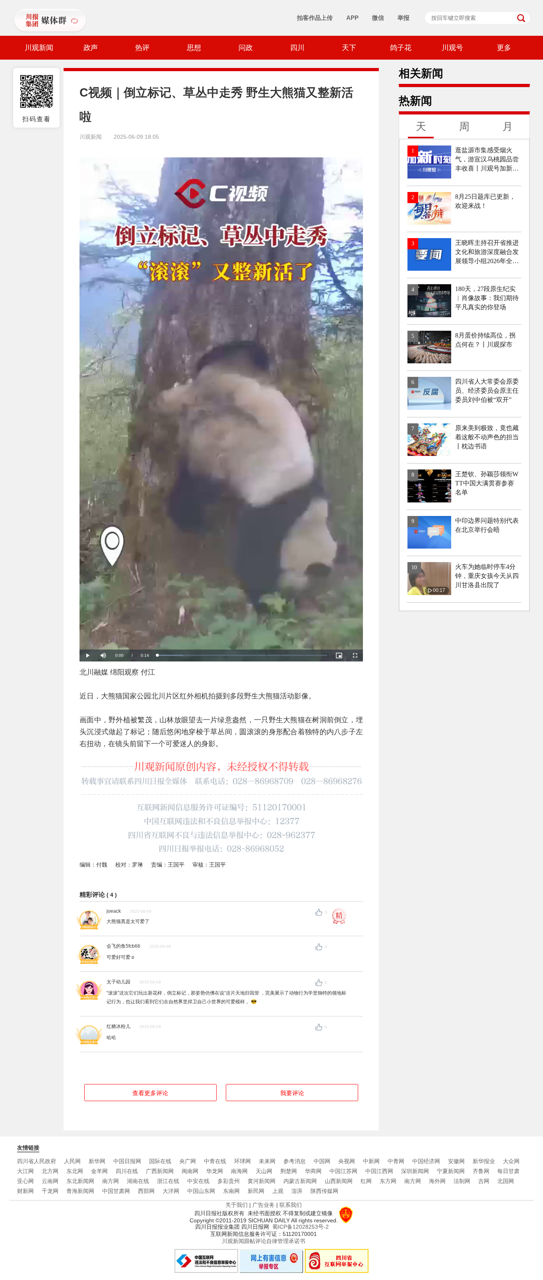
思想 (194, 48)
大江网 (25, 1171)
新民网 (256, 1191)
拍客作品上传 (315, 17)
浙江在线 (168, 1181)
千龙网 (50, 1191)
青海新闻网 (80, 1191)
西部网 (146, 1191)
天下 (349, 48)
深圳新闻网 (415, 1171)
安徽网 (456, 1161)
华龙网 (214, 1171)
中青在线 (215, 1161)
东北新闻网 (80, 1181)
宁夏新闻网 (451, 1171)
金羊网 (99, 1171)
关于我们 (236, 1205)
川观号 (452, 48)
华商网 (313, 1171)
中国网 (322, 1161)
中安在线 (198, 1181)
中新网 (371, 1161)
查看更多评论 (150, 1093)
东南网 (231, 1191)
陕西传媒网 (324, 1191)
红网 (366, 1181)
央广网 (187, 1161)
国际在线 (160, 1161)
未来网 (267, 1161)
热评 (142, 48)
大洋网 (171, 1191)
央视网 (346, 1161)
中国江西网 (379, 1171)
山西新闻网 (339, 1181)
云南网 (50, 1181)
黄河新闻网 (261, 1181)
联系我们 (290, 1205)
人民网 (72, 1161)
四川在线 (127, 1171)
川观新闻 (39, 48)
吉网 (483, 1181)
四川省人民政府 (36, 1161)
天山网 (264, 1171)
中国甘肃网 (116, 1191)
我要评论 (292, 1093)
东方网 (388, 1181)
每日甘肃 (508, 1171)
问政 (246, 48)
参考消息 (294, 1161)
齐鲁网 (481, 1171)
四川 (297, 48)
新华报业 (484, 1161)
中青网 (396, 1161)
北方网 (50, 1171)
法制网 (462, 1181)
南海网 (239, 1171)
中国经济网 (426, 1161)
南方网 (110, 1181)
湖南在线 (138, 1181)
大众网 (511, 1161)
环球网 (242, 1161)
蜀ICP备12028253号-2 (300, 1227)
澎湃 (297, 1191)
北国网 (505, 1181)
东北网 (74, 1171)
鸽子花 (400, 48)
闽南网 (190, 1171)
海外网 (437, 1181)
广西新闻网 (160, 1171)
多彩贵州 (228, 1181)
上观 (277, 1191)
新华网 (97, 1161)
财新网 (25, 1191)
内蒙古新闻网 (300, 1181)
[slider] (242, 655)
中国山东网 (201, 1191)
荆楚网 (288, 1171)
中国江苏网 (343, 1171)
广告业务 (263, 1205)
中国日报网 (127, 1161)
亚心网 (25, 1181)
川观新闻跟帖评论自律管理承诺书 (263, 1241)
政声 (90, 48)
